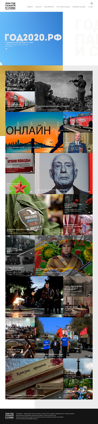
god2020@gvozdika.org (32, 418)
